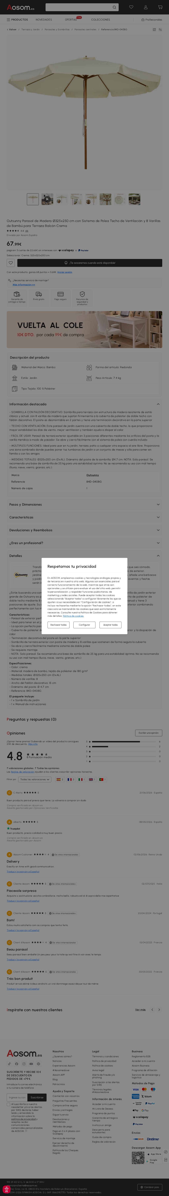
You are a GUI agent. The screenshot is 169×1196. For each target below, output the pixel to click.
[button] (7, 1189)
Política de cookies (73, 616)
